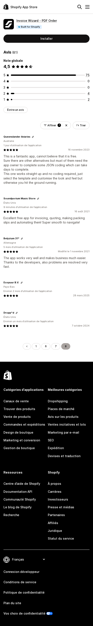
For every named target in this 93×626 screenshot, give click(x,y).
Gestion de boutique (19, 448)
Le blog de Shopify (17, 507)
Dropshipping (58, 401)
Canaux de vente (16, 401)
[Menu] (87, 7)
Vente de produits (17, 416)
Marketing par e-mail (63, 432)
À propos (54, 483)
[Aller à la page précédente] (27, 346)
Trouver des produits (19, 409)
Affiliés (53, 523)
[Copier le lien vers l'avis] (33, 137)
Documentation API (17, 491)
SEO (51, 440)
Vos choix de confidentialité (24, 613)
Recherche (11, 515)
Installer (46, 38)
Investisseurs (58, 499)
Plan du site (12, 603)
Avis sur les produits (63, 416)
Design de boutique (18, 432)
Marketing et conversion (21, 440)
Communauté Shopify (19, 499)
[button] (66, 125)
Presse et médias (61, 507)
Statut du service (61, 538)
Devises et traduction (64, 456)
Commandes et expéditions (24, 424)
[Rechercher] (79, 7)
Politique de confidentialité (24, 592)
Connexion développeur (21, 572)
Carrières (54, 491)
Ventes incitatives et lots (67, 424)
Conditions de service (19, 582)
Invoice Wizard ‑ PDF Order (36, 20)
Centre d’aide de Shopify (21, 483)
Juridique (55, 530)
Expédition (56, 448)
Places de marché (61, 409)
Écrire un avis (15, 109)
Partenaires (56, 515)
